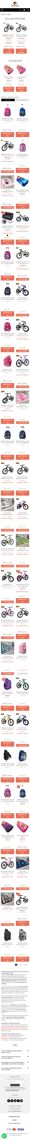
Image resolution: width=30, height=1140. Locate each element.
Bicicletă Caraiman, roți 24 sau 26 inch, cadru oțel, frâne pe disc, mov (22, 370)
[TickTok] (18, 1100)
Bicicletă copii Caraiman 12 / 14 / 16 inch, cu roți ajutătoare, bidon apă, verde (7, 585)
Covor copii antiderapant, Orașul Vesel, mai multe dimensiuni (22, 549)
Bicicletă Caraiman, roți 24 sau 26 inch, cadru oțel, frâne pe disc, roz (7, 872)
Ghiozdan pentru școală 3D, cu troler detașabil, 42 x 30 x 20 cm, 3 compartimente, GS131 (7, 334)
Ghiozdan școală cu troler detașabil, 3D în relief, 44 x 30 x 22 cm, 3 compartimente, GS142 (22, 800)
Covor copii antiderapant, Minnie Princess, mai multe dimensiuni (8, 190)
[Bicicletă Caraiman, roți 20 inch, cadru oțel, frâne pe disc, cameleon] (22, 217)
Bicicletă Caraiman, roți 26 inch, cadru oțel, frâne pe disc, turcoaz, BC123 (22, 692)
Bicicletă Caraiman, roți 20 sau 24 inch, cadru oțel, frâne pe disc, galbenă (7, 549)
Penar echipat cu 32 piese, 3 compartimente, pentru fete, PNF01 (22, 836)
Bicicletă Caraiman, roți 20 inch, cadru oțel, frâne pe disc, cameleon (22, 226)
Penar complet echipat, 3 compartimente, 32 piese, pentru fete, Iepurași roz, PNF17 (8, 77)
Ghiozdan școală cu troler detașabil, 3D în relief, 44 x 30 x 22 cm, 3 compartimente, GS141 (22, 119)
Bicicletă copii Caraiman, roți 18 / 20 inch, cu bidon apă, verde (22, 334)
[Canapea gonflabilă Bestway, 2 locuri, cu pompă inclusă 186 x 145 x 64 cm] (7, 217)
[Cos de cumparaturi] (24, 9)
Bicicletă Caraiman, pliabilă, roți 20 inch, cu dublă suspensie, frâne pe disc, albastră (22, 907)
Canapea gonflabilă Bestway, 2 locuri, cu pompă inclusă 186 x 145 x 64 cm (7, 226)
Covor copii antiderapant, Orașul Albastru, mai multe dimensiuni (7, 657)
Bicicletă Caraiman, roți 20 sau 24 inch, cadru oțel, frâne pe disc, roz (7, 621)
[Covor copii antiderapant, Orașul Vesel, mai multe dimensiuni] (22, 540)
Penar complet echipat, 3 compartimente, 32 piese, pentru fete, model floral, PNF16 (21, 77)
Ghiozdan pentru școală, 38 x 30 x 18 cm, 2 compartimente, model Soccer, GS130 (22, 764)
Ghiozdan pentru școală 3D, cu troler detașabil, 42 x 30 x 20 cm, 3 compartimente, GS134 (7, 298)
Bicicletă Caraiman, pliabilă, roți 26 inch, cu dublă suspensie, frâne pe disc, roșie (22, 477)
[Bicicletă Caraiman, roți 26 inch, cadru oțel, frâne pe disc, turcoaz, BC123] (22, 683)
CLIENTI (14, 1120)
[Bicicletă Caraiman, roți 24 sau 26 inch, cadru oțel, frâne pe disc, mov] (22, 361)
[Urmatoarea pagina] (26, 965)
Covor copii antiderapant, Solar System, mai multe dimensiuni (22, 872)
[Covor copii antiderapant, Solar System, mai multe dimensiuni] (22, 863)
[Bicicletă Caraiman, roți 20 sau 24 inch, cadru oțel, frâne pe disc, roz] (7, 612)
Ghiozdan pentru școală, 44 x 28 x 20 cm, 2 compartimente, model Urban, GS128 (22, 943)
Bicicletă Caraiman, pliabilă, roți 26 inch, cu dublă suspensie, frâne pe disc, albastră (22, 621)
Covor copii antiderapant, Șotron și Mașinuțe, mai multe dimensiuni (7, 513)
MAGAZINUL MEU (14, 1116)
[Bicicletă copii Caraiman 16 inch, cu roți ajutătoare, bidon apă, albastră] (22, 719)
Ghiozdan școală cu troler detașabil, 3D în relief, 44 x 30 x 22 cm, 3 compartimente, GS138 (22, 155)
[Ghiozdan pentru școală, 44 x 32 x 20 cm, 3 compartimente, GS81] (22, 648)
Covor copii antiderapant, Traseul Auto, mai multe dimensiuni (7, 907)
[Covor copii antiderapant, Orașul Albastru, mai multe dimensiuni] (7, 648)
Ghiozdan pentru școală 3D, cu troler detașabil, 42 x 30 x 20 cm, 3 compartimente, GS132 (7, 800)
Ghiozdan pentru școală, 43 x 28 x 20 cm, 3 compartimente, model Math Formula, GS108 (7, 943)
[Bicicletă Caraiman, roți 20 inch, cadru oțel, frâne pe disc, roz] (22, 576)
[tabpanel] (7, 110)
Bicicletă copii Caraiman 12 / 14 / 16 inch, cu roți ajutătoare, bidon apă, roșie (22, 513)
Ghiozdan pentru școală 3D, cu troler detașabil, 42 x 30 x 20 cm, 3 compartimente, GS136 (22, 441)
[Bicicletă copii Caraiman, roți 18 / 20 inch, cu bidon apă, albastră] (22, 289)
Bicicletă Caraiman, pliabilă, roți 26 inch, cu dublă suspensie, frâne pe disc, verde (7, 477)
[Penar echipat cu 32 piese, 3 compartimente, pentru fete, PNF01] (22, 827)
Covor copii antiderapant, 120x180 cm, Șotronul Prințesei (22, 406)
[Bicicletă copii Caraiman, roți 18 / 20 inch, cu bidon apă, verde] (22, 325)
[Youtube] (15, 1100)
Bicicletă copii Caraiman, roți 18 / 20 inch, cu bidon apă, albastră (22, 298)
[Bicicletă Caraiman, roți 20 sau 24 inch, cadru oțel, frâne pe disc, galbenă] (7, 540)
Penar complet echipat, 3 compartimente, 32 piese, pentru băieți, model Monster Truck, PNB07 (22, 190)
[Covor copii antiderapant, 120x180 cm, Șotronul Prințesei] (22, 397)
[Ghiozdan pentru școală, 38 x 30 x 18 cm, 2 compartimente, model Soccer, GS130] (22, 755)
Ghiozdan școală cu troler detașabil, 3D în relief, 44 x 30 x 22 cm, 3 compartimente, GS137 (7, 119)
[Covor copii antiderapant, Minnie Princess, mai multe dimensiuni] (7, 181)
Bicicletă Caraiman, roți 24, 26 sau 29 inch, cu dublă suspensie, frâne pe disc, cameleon (8, 35)
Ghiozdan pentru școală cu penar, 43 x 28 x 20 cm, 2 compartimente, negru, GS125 (7, 764)
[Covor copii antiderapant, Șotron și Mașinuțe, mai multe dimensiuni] (7, 504)
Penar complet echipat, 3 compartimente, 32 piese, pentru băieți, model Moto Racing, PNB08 (7, 836)
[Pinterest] (11, 1100)
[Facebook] (8, 1100)
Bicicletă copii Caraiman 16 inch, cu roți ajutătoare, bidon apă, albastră (22, 728)
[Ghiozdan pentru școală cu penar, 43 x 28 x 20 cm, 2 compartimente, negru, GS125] (7, 755)
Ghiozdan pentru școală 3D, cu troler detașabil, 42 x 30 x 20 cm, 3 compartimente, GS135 (7, 441)
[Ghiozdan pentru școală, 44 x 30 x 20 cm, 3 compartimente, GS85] (7, 683)
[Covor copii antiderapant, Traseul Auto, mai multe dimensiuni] (7, 899)
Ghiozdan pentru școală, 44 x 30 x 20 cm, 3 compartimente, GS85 (7, 692)
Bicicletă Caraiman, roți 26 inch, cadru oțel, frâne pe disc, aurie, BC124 (7, 728)
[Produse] (2, 10)
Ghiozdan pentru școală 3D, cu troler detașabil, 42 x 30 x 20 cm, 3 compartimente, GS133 (7, 262)
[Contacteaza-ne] (20, 9)
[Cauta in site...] (28, 9)
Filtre (8, 100)
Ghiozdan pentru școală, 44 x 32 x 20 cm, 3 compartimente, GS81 (22, 657)
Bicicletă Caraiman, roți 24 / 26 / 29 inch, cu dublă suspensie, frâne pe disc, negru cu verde (21, 35)
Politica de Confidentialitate (12, 1090)
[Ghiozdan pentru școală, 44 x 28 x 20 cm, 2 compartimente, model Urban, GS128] (22, 934)
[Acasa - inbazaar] (15, 4)
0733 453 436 (16, 1109)
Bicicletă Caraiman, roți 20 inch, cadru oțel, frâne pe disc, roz (22, 585)
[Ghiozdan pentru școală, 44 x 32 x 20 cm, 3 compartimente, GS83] (7, 361)
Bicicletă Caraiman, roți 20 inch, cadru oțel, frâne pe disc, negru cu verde (7, 406)
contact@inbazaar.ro (16, 1111)
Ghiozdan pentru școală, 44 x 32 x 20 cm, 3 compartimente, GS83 (7, 370)
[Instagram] (21, 1100)
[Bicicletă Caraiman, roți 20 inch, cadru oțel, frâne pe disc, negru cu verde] (7, 397)
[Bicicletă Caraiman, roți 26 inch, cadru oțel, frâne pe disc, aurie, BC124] (7, 719)
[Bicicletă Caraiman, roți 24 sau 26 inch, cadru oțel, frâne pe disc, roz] (7, 863)
